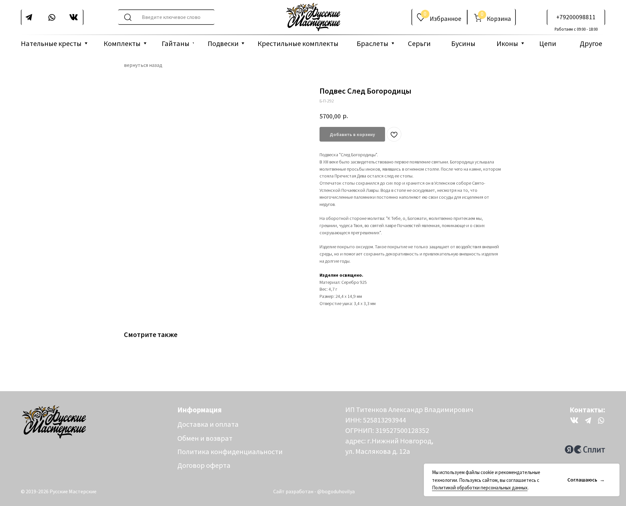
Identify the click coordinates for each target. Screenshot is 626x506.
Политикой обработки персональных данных (480, 487)
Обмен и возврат (204, 438)
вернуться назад (143, 65)
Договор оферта (204, 465)
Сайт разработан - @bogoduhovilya (314, 491)
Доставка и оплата (208, 424)
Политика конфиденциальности (230, 451)
